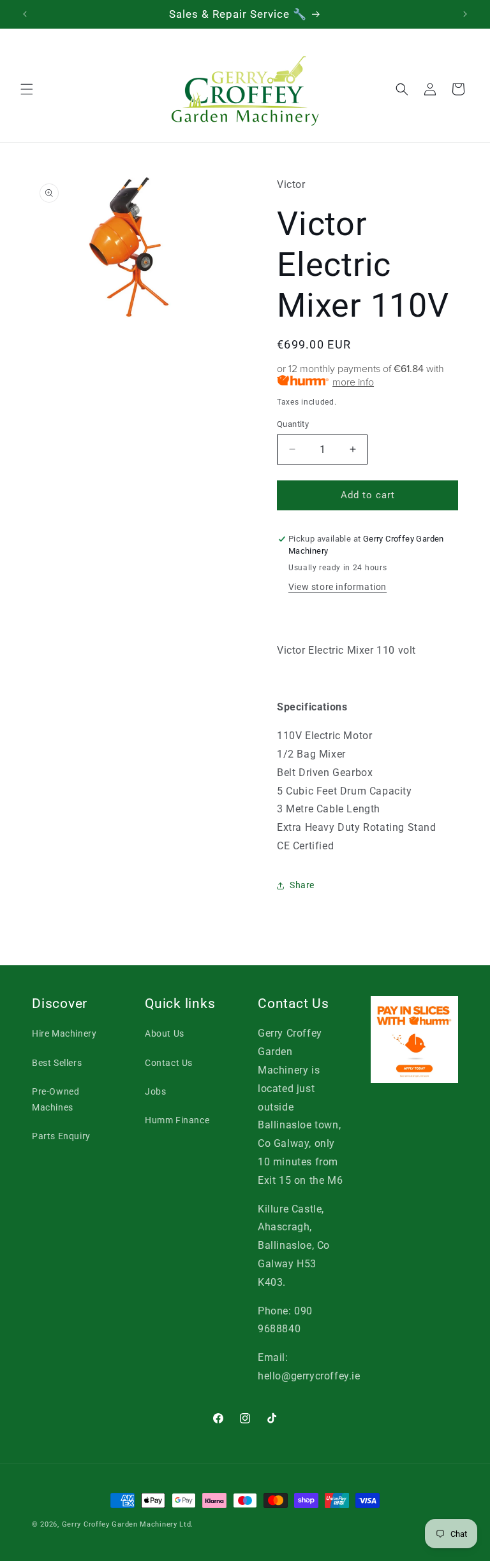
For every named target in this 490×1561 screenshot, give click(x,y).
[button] (27, 89)
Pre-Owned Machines (55, 1099)
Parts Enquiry (61, 1136)
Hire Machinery (64, 1033)
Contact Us (169, 1063)
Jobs (155, 1091)
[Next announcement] (465, 14)
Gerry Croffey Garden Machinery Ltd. (128, 1524)
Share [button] (302, 885)
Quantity (293, 424)
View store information (337, 587)
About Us (164, 1033)
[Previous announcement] (25, 14)
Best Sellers (57, 1063)
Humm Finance (177, 1120)
